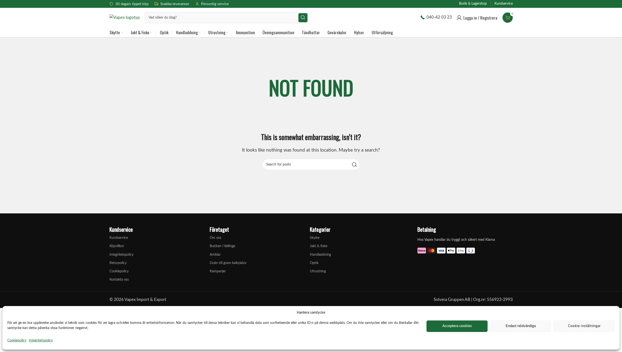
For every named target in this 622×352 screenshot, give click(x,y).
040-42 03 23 (439, 17)
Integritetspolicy (41, 340)
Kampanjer (218, 271)
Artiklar (215, 254)
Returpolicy (118, 263)
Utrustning (318, 271)
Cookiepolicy (16, 340)
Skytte (314, 238)
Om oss (215, 238)
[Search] (302, 17)
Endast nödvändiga (521, 326)
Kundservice (118, 238)
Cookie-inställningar (584, 326)
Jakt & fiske (318, 246)
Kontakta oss (119, 279)
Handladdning (320, 254)
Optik (314, 263)
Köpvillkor (116, 246)
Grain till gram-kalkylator (228, 263)
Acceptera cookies (457, 326)
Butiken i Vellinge (222, 246)
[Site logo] (124, 17)
